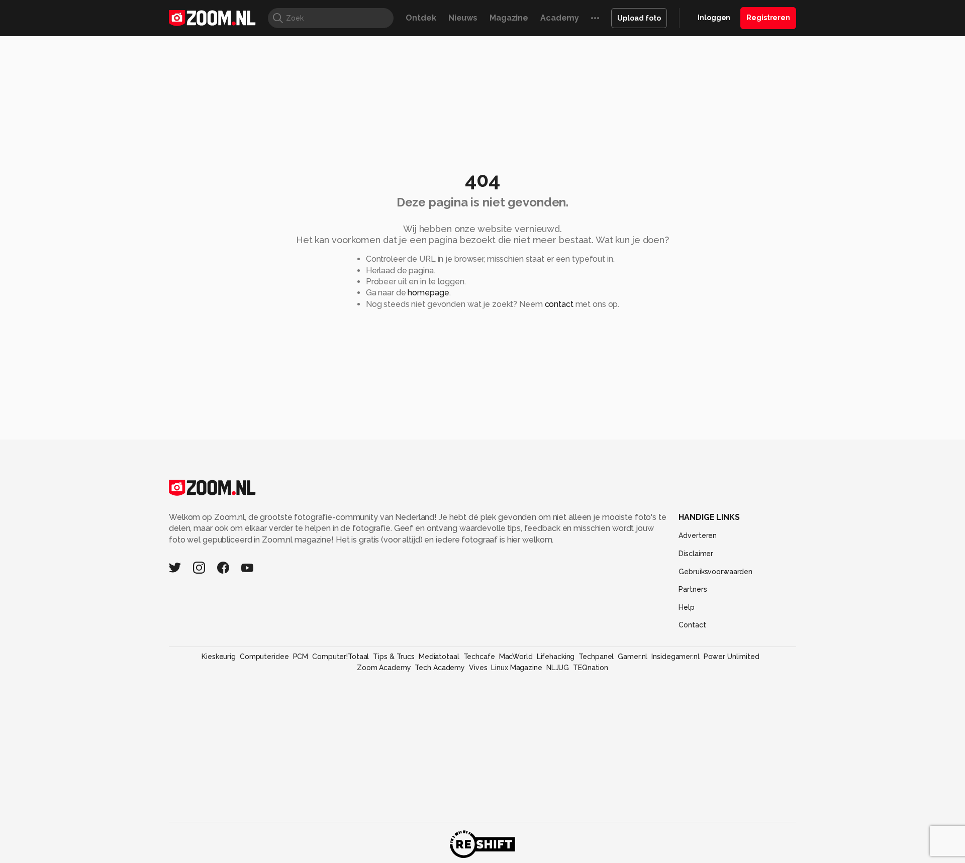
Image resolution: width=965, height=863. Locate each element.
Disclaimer (696, 554)
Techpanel (596, 657)
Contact (692, 625)
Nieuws (462, 18)
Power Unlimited (731, 657)
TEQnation (590, 668)
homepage (428, 292)
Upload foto (639, 18)
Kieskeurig (219, 657)
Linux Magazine (516, 668)
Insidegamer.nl (675, 657)
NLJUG (557, 668)
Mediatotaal (439, 657)
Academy (559, 18)
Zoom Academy (384, 668)
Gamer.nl (632, 657)
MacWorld (516, 657)
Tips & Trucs (394, 657)
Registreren (768, 18)
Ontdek (421, 18)
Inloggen (714, 18)
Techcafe (479, 657)
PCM (301, 657)
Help (687, 607)
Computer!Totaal (340, 657)
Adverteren (698, 535)
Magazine (509, 18)
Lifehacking (556, 657)
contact (559, 304)
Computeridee (264, 657)
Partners (693, 589)
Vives (478, 668)
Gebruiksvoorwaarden (715, 572)
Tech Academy (440, 668)
